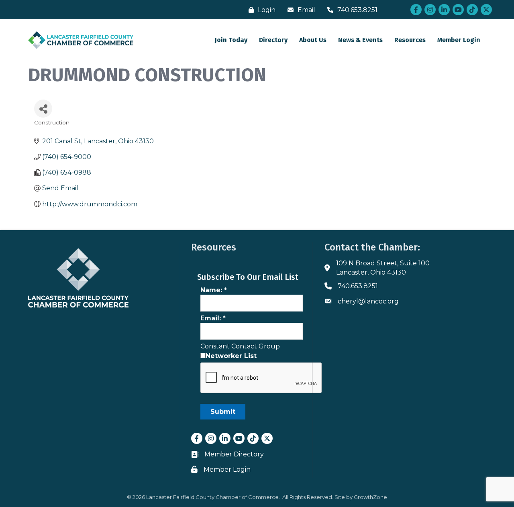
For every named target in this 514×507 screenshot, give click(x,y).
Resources (410, 40)
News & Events (360, 40)
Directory (273, 40)
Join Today (231, 40)
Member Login (458, 40)
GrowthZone (370, 497)
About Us (312, 40)
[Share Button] (43, 109)
